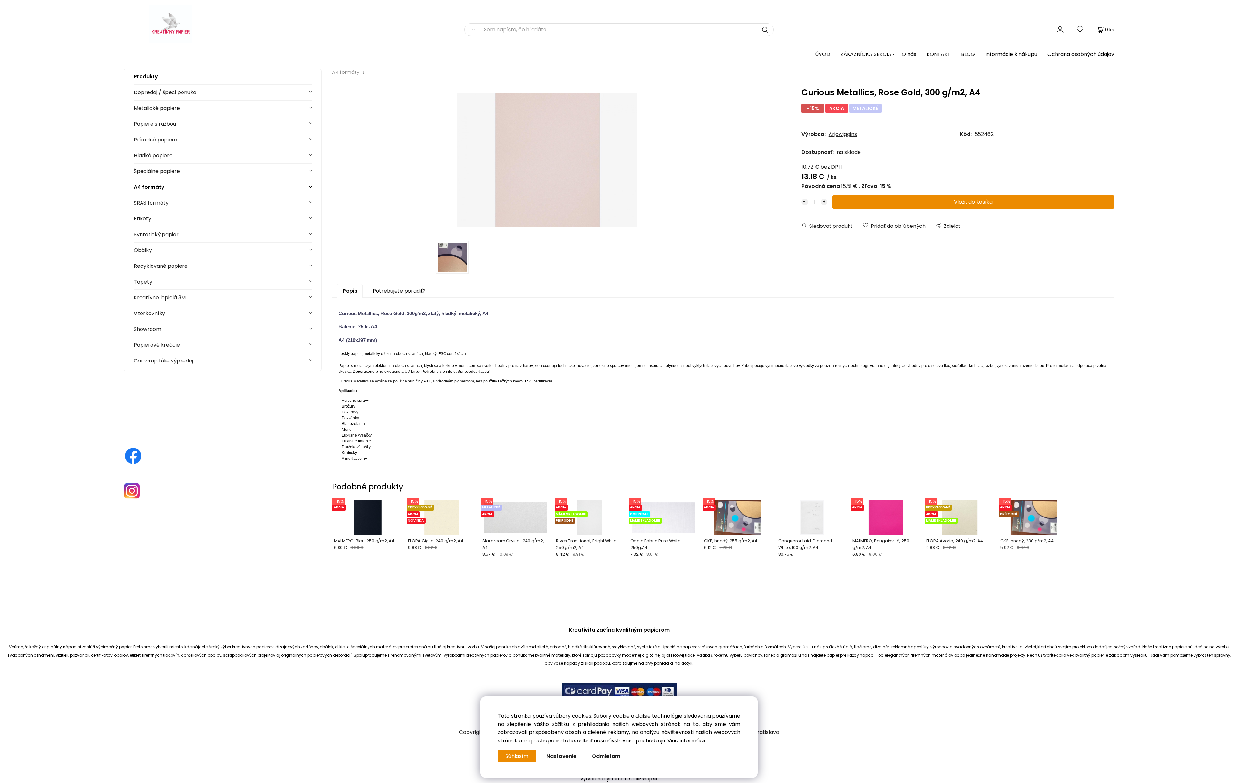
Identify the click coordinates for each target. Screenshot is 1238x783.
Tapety (143, 281)
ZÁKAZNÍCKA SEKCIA (865, 54)
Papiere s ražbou (155, 124)
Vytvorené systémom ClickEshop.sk (619, 779)
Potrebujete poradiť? (399, 291)
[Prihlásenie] (1060, 29)
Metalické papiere (157, 108)
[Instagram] (132, 490)
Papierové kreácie (157, 345)
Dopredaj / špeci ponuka (165, 92)
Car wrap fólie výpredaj (163, 360)
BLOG (968, 54)
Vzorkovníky (149, 313)
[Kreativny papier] (133, 455)
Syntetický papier (156, 234)
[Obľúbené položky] (1080, 29)
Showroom (147, 329)
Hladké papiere (153, 155)
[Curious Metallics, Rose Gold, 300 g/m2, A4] (547, 160)
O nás (909, 54)
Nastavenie (561, 756)
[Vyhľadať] (472, 29)
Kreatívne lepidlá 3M (160, 297)
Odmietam (606, 756)
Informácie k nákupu (1011, 54)
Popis (350, 291)
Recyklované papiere (161, 266)
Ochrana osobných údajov (1080, 54)
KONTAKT (939, 54)
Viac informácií (686, 740)
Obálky (143, 250)
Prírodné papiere (155, 139)
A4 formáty (149, 187)
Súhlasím (517, 756)
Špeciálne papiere (157, 171)
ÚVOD (822, 54)
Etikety (142, 218)
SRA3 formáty (151, 203)
